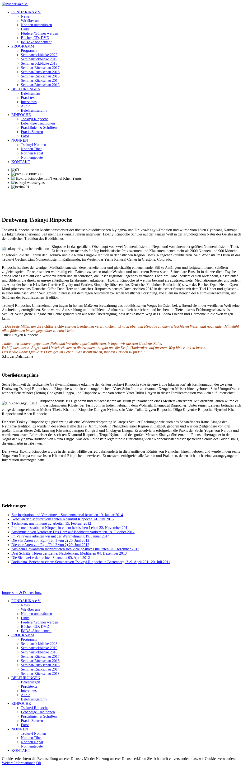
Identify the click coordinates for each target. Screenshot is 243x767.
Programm (29, 50)
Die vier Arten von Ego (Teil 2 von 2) (50, 545)
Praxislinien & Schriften (39, 127)
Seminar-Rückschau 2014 (40, 80)
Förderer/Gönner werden (39, 33)
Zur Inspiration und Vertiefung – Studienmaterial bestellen (67, 515)
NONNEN (19, 140)
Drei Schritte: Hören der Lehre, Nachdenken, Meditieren (69, 553)
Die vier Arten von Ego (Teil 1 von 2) (50, 540)
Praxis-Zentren (32, 132)
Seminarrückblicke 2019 (39, 59)
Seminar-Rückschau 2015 (40, 76)
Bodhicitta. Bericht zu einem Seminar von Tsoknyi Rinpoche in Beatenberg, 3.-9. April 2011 (90, 562)
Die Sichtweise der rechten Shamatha (50, 558)
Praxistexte (29, 98)
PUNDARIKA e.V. (26, 12)
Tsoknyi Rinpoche (34, 119)
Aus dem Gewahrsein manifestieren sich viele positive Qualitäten (75, 549)
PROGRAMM (22, 46)
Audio (25, 106)
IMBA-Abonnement (36, 42)
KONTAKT (20, 162)
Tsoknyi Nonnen (33, 145)
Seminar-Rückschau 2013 (40, 85)
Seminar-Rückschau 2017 (40, 68)
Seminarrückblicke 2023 (39, 55)
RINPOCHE (21, 115)
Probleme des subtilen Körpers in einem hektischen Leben (70, 528)
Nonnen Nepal (32, 153)
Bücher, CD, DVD (35, 38)
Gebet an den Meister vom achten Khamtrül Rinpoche (62, 519)
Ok (38, 763)
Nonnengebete (32, 157)
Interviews (29, 102)
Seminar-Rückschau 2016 (40, 72)
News (25, 16)
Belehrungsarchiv (34, 110)
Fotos (25, 136)
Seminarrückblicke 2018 (39, 63)
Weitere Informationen (18, 763)
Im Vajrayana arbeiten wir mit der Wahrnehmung (60, 536)
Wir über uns (30, 21)
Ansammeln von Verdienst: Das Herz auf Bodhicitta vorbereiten (73, 532)
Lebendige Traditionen (38, 123)
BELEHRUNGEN (25, 89)
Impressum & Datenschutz (22, 593)
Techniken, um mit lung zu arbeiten (51, 523)
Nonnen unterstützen (36, 25)
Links (25, 29)
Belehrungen (30, 93)
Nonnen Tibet (31, 149)
